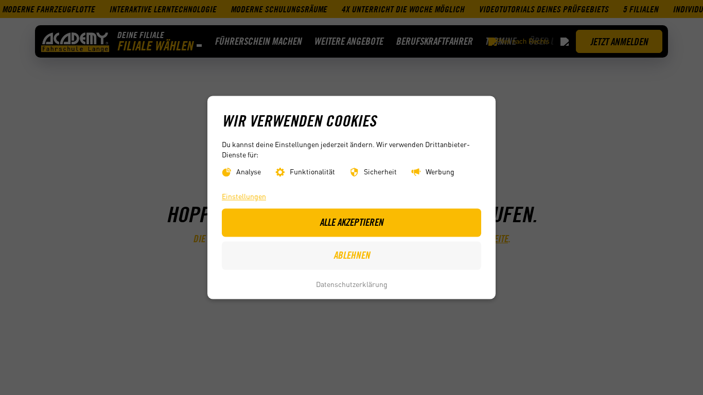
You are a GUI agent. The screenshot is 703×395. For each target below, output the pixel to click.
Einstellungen (244, 196)
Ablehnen (351, 255)
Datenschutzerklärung (352, 284)
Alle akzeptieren (351, 223)
